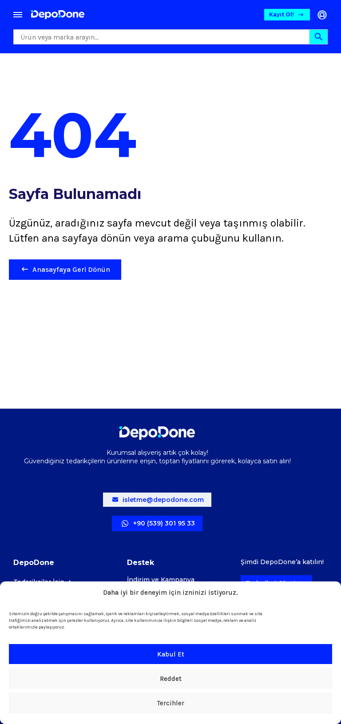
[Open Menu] (17, 14)
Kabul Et (170, 654)
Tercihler (170, 703)
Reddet (171, 679)
